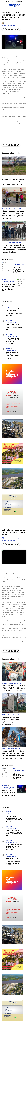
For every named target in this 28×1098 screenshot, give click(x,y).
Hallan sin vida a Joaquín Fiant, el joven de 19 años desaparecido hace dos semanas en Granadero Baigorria (13, 355)
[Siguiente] (21, 283)
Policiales (20, 23)
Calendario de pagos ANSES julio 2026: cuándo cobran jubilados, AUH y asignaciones (14, 341)
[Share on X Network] (6, 29)
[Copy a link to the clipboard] (18, 29)
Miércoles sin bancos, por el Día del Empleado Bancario (18, 776)
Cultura (21, 538)
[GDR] (12, 428)
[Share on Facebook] (3, 29)
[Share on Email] (15, 29)
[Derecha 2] (12, 453)
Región (4, 279)
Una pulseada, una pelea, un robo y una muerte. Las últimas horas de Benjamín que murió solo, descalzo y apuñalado (14, 312)
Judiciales (8, 811)
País (13, 768)
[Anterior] (6, 266)
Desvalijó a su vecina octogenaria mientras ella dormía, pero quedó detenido (8, 794)
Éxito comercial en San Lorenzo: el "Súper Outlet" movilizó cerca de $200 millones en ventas (14, 688)
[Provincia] (12, 374)
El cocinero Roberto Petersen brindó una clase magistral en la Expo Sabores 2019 (8, 288)
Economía (4, 683)
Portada (8, 348)
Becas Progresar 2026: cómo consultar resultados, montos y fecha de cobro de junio (14, 327)
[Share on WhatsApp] (9, 29)
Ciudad (14, 262)
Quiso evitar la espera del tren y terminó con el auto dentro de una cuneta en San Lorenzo (13, 182)
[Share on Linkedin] (12, 29)
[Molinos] (12, 478)
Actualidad (9, 305)
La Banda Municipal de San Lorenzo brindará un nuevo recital (18, 270)
